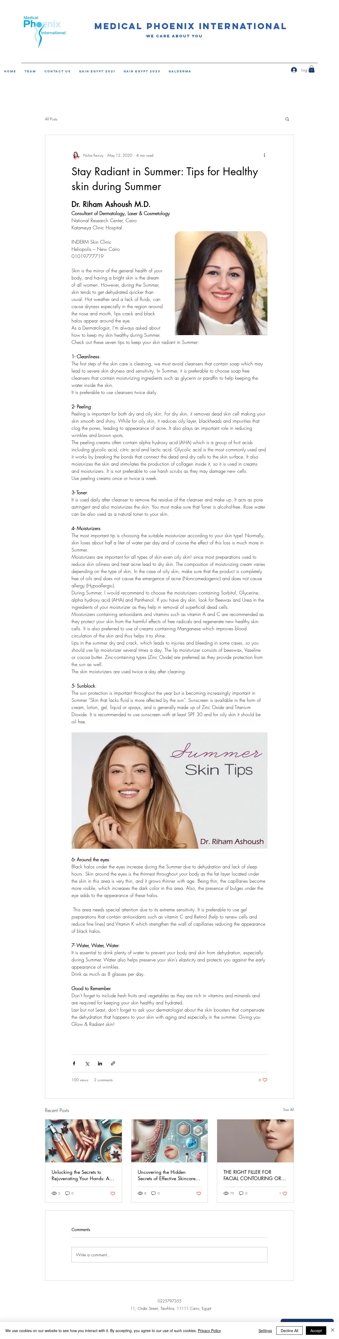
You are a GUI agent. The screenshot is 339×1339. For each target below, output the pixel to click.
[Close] (332, 1330)
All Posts (51, 118)
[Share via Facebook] (74, 1063)
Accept (316, 1330)
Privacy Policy (209, 1330)
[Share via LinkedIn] (99, 1063)
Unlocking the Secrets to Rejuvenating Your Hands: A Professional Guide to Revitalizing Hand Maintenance (80, 1175)
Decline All (289, 1330)
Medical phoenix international (191, 26)
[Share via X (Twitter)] (87, 1063)
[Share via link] (112, 1063)
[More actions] (264, 155)
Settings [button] (265, 1330)
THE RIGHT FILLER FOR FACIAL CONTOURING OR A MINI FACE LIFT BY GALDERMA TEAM (255, 1175)
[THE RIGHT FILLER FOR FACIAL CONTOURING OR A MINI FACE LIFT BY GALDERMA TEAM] (255, 1140)
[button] (287, 119)
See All (288, 1109)
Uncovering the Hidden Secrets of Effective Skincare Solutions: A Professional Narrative (166, 1175)
